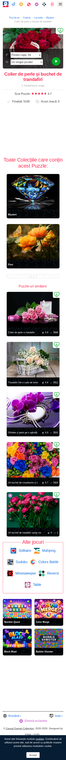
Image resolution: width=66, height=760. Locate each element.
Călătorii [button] (29, 4)
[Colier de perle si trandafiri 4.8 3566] (33, 309)
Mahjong (48, 550)
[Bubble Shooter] (48, 638)
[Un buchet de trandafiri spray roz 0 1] (33, 510)
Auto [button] (58, 715)
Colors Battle (47, 562)
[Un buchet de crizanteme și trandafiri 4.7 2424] (33, 460)
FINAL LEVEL (32, 734)
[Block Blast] (17, 638)
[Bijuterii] (33, 191)
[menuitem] (13, 4)
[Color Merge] (48, 608)
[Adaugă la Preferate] (59, 31)
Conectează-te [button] (52, 4)
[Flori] (33, 242)
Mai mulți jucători (13, 4)
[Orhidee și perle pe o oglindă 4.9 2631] (33, 409)
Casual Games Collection (20, 728)
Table (36, 585)
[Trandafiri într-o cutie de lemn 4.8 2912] (33, 359)
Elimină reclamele (36, 720)
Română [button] (13, 715)
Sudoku (21, 562)
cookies (40, 738)
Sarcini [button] (21, 4)
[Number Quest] (17, 608)
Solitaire (24, 550)
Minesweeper (25, 573)
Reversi (52, 573)
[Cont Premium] (37, 4)
